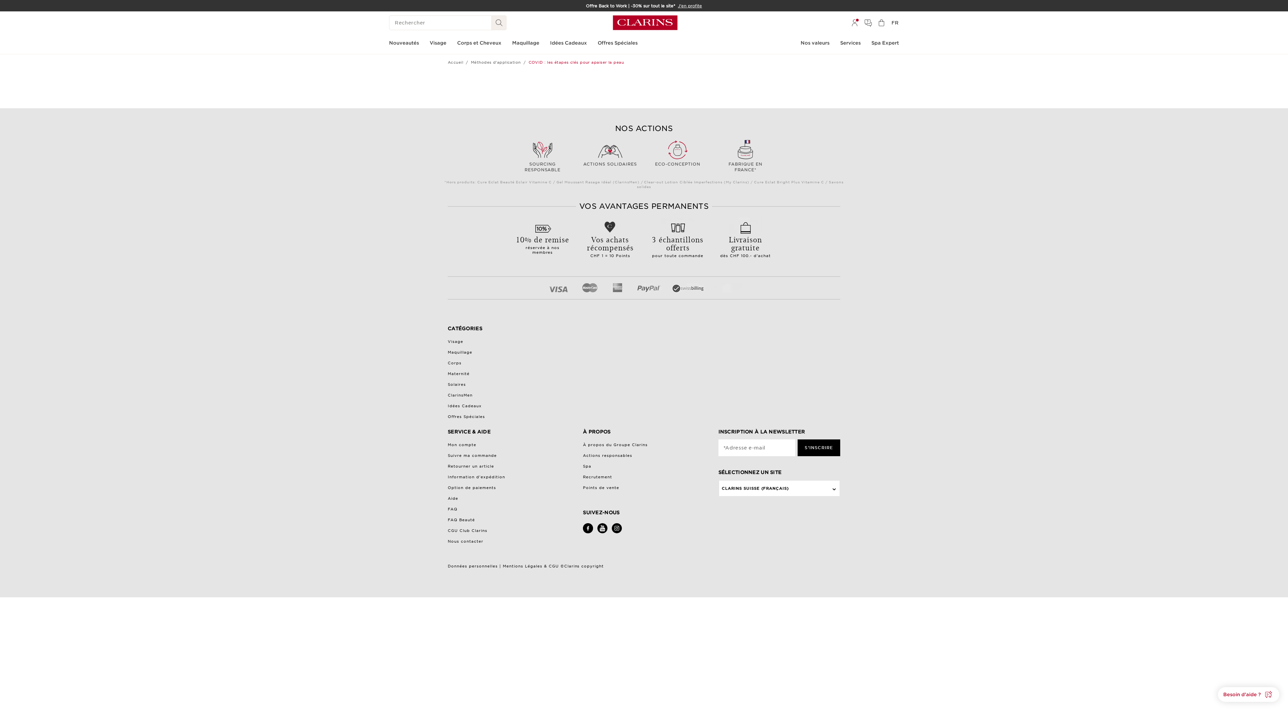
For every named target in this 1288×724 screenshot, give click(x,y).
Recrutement (597, 477)
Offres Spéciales (466, 416)
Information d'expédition (476, 477)
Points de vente (601, 487)
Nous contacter (465, 541)
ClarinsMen (460, 395)
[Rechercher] (499, 22)
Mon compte (462, 444)
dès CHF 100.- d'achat (745, 246)
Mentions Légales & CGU (531, 566)
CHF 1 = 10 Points (610, 246)
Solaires (457, 384)
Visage (455, 341)
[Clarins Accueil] (645, 23)
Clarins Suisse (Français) (755, 488)
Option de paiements (472, 487)
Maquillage (460, 352)
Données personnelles (473, 566)
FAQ (453, 509)
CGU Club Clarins (467, 530)
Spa (587, 466)
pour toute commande (677, 246)
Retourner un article (471, 466)
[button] (1248, 694)
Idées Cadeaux (465, 406)
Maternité (459, 373)
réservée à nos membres (543, 244)
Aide (453, 498)
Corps (455, 363)
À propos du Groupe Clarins (615, 444)
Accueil (455, 62)
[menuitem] (855, 23)
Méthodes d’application (496, 62)
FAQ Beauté (461, 520)
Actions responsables (607, 455)
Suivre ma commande (472, 455)
